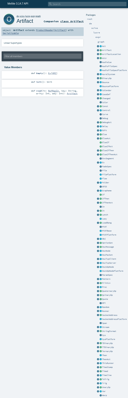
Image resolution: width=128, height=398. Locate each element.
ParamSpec (107, 275)
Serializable (11, 33)
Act (104, 46)
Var (104, 391)
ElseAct (106, 138)
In (103, 207)
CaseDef (106, 94)
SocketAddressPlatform (114, 319)
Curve (105, 114)
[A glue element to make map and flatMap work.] (100, 211)
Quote (105, 299)
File (104, 170)
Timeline (107, 375)
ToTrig (105, 379)
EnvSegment (108, 158)
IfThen (105, 198)
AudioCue (107, 62)
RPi (104, 303)
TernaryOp (107, 351)
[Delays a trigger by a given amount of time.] (100, 126)
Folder (105, 182)
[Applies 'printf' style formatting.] (100, 331)
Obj (104, 239)
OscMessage (108, 247)
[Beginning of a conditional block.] (100, 194)
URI (54, 73)
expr (33, 16)
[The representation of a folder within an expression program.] (100, 182)
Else (104, 134)
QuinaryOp (107, 295)
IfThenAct (107, 203)
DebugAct (107, 122)
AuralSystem (108, 74)
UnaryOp (106, 387)
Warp (104, 395)
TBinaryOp (107, 343)
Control (106, 110)
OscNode (106, 251)
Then (104, 355)
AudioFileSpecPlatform (114, 70)
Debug (105, 118)
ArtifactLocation (111, 54)
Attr (104, 58)
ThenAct (106, 359)
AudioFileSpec (109, 66)
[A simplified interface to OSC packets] (100, 247)
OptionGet (107, 243)
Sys (104, 335)
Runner (105, 311)
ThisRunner (108, 363)
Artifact (107, 50)
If (103, 194)
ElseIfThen (108, 150)
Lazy (104, 219)
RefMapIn (53, 90)
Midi (104, 227)
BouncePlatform (110, 86)
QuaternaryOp (109, 291)
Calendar (107, 90)
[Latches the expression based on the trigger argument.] (100, 215)
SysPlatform (108, 339)
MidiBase (107, 231)
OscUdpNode (108, 267)
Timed (105, 371)
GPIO (104, 186)
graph (38, 16)
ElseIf (105, 142)
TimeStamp (107, 367)
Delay (105, 126)
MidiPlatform (109, 235)
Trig (104, 383)
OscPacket (107, 255)
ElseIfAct (107, 146)
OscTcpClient (109, 259)
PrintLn (106, 283)
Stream (105, 327)
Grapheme (107, 190)
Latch (105, 215)
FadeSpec (107, 166)
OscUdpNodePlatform (112, 271)
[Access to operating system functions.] (100, 335)
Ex (103, 162)
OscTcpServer (109, 263)
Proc (104, 287)
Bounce (105, 82)
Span (104, 323)
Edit (104, 130)
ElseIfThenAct (109, 154)
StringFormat (109, 331)
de (17, 16)
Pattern (106, 279)
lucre (27, 16)
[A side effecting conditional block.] (98, 198)
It (103, 211)
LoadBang (107, 223)
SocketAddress (109, 315)
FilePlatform (109, 174)
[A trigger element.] (100, 383)
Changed (106, 98)
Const (105, 106)
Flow (104, 178)
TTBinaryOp (108, 347)
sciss (22, 16)
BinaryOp (107, 78)
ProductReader (44, 30)
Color (105, 102)
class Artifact (72, 21)
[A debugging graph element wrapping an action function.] (100, 122)
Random (105, 307)
